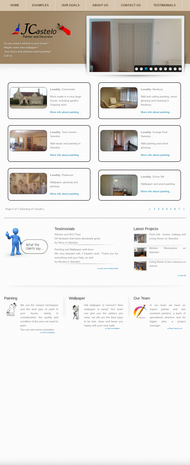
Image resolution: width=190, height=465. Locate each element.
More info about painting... (65, 112)
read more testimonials (108, 268)
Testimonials (164, 5)
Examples (40, 5)
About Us (100, 5)
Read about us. (176, 328)
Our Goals (71, 5)
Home (14, 5)
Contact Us (131, 5)
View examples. (48, 332)
